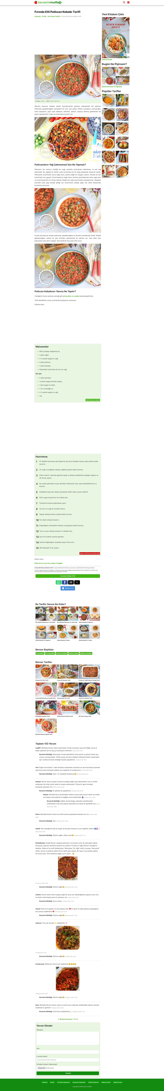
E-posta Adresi (42, 1056)
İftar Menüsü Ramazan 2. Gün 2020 (45, 622)
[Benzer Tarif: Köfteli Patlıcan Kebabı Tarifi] (67, 708)
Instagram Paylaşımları (79, 1082)
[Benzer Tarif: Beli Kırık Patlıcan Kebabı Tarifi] (46, 726)
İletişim (52, 1082)
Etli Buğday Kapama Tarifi (42, 716)
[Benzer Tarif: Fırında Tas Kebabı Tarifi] (89, 690)
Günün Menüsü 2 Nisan (63, 640)
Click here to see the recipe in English (49, 563)
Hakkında (44, 1082)
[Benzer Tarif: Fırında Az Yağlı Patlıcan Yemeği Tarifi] (89, 671)
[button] (58, 582)
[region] (68, 36)
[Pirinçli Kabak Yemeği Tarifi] (108, 143)
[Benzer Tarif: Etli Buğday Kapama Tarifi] (46, 708)
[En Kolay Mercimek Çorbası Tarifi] (108, 100)
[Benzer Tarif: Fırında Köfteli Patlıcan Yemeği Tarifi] (46, 690)
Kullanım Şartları (106, 1082)
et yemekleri (40, 653)
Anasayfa (38, 16)
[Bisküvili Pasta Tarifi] (108, 171)
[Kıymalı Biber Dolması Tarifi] (122, 143)
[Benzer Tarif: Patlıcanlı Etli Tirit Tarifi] (67, 690)
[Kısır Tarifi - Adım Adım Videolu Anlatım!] (108, 114)
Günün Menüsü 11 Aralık (85, 640)
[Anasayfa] (48, 3)
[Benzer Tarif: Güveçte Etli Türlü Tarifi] (46, 671)
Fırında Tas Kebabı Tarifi (85, 698)
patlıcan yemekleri (86, 653)
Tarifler (44, 16)
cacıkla (76, 296)
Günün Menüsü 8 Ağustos (86, 622)
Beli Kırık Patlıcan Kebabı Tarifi (43, 734)
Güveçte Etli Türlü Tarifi (41, 680)
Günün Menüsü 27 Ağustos (42, 640)
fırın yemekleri (50, 653)
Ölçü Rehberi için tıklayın (92, 400)
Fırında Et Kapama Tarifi (63, 680)
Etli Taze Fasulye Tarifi (85, 716)
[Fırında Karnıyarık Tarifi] (122, 157)
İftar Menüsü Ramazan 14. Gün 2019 (67, 622)
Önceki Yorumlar (65, 1019)
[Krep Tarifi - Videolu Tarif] (122, 128)
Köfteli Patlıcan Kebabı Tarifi (65, 716)
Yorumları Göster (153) (67, 576)
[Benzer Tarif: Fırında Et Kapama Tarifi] (67, 671)
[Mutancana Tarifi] (122, 114)
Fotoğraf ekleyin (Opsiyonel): (47, 1064)
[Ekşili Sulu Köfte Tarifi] (108, 128)
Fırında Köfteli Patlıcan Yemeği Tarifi (45, 698)
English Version (118, 1082)
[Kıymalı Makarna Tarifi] (122, 171)
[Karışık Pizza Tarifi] (108, 157)
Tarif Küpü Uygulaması (63, 1082)
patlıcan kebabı (74, 653)
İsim (38, 1048)
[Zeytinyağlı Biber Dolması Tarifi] (122, 100)
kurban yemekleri (61, 653)
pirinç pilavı (67, 296)
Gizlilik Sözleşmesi (93, 1082)
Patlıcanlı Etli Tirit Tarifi (63, 698)
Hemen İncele (107, 59)
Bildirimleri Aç (69, 588)
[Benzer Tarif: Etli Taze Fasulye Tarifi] (89, 708)
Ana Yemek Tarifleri (54, 16)
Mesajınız (40, 1030)
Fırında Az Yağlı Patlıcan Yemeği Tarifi (89, 680)
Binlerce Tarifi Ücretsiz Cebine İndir (89, 553)
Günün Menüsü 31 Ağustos (112, 87)
